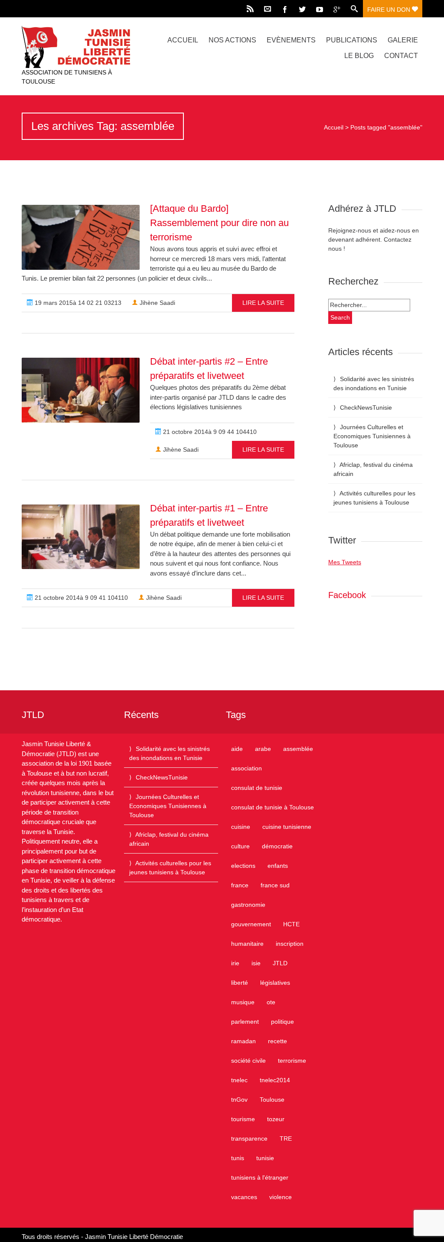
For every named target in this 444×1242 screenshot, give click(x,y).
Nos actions (232, 40)
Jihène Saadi (156, 302)
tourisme (243, 1119)
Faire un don (389, 9)
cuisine (240, 826)
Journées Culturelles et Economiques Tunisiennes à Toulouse (372, 436)
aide (237, 748)
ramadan (243, 1041)
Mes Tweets (344, 562)
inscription (290, 943)
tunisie (265, 1158)
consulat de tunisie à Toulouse (272, 807)
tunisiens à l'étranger (259, 1177)
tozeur (275, 1119)
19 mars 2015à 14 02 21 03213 (77, 302)
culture (240, 846)
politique (282, 1021)
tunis (237, 1158)
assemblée (298, 748)
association (246, 768)
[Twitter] (302, 8)
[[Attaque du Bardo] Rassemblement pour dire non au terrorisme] (81, 237)
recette (277, 1041)
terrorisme (292, 1060)
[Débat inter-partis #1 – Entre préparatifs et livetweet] (81, 537)
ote (271, 1002)
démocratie (277, 846)
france (239, 885)
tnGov (239, 1099)
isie (256, 963)
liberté (239, 982)
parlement (245, 1021)
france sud (275, 885)
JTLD (280, 963)
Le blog (359, 55)
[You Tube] (319, 8)
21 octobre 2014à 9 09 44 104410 (209, 431)
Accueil (182, 40)
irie (235, 963)
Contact (401, 55)
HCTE (291, 924)
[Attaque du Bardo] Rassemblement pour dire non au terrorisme (219, 223)
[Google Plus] (337, 8)
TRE (286, 1138)
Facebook (347, 595)
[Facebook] (285, 8)
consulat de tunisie (256, 787)
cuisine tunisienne (286, 826)
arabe (263, 748)
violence (280, 1196)
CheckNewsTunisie (366, 407)
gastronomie (248, 904)
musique (243, 1002)
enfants (278, 865)
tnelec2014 (275, 1080)
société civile (248, 1060)
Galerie (403, 40)
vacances (244, 1196)
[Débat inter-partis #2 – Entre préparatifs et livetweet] (81, 390)
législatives (275, 982)
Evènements (291, 40)
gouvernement (251, 924)
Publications (351, 40)
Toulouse (272, 1099)
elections (243, 865)
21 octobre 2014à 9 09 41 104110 (80, 597)
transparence (249, 1138)
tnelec (239, 1080)
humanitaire (247, 943)
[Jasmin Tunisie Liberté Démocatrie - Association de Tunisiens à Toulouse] (81, 47)
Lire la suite (263, 302)
